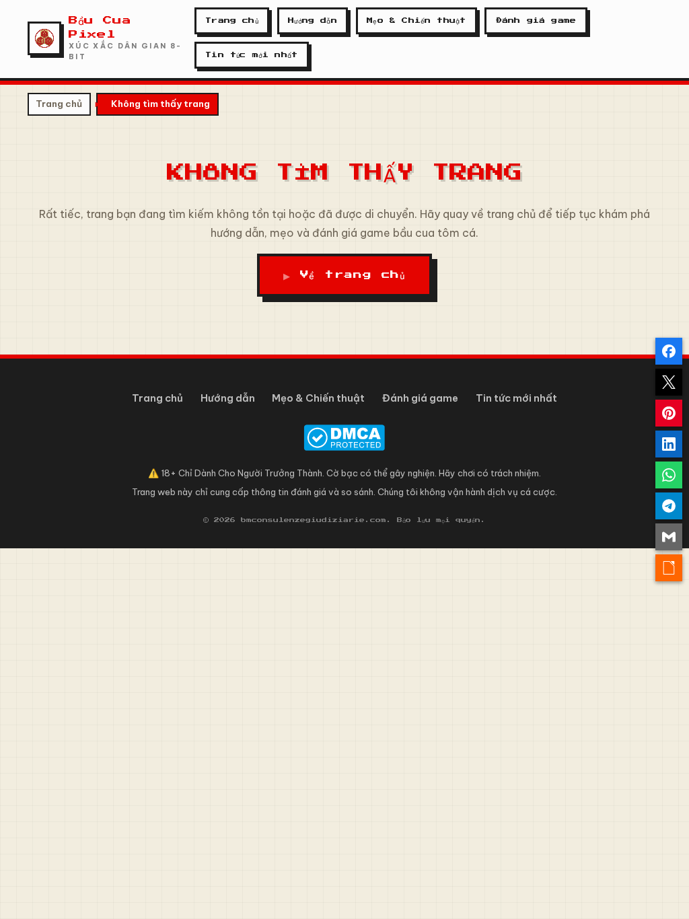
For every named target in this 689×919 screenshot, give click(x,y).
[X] (668, 382)
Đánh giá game (536, 20)
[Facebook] (668, 351)
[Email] (668, 536)
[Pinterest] (668, 413)
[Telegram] (668, 505)
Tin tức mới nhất (251, 55)
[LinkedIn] (668, 444)
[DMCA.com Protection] (344, 438)
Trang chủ (231, 20)
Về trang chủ (353, 276)
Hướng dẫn (312, 20)
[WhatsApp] (668, 475)
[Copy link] (668, 567)
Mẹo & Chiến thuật (416, 20)
